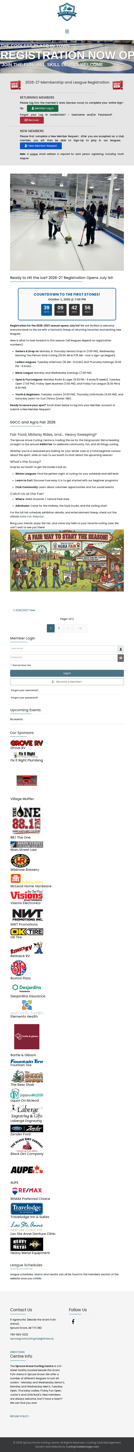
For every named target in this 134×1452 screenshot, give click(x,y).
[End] (80, 628)
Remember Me (22, 665)
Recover (33, 120)
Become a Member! (69, 682)
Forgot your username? (24, 690)
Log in (67, 673)
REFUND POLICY (19, 1416)
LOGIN (37, 1278)
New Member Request (42, 146)
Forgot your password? (24, 697)
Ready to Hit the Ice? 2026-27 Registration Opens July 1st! (61, 277)
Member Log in (44, 108)
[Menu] (67, 32)
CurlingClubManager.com (82, 1446)
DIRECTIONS (17, 1352)
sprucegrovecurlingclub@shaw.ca (32, 1338)
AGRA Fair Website (31, 516)
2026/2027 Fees (25, 610)
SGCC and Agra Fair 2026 (32, 422)
